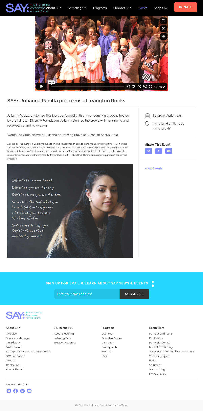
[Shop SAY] (160, 2)
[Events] (142, 2)
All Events (155, 168)
